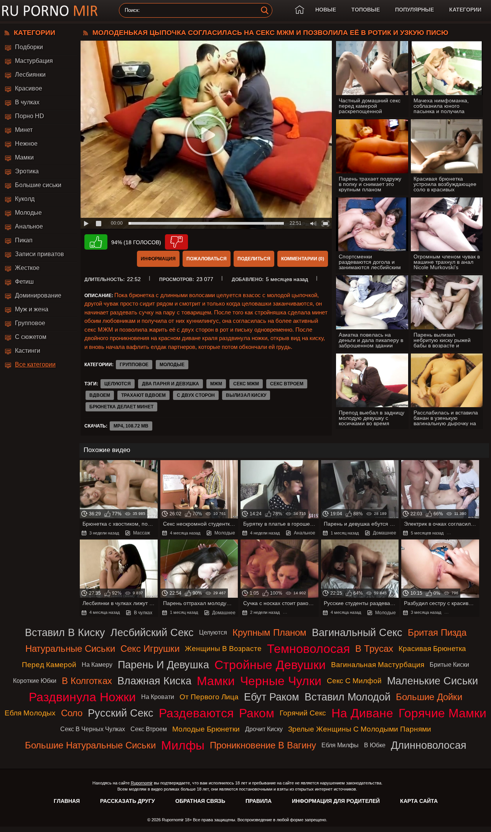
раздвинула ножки (82, 697)
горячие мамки (442, 713)
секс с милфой (354, 681)
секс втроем (286, 383)
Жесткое (27, 268)
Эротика (27, 171)
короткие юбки (34, 680)
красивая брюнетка (432, 649)
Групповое (30, 323)
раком (256, 713)
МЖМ (216, 383)
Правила (259, 801)
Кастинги (27, 350)
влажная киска (154, 681)
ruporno (50, 10)
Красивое (28, 88)
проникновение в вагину (263, 745)
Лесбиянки (30, 74)
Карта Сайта (419, 801)
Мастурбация (34, 61)
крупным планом (269, 632)
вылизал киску (246, 395)
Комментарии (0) (302, 258)
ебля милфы (340, 745)
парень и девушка (163, 665)
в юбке (375, 745)
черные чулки (280, 681)
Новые (325, 10)
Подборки (29, 47)
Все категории (35, 364)
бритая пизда (437, 632)
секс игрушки (150, 648)
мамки (216, 681)
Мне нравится (95, 242)
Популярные (414, 10)
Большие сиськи (38, 185)
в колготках (87, 681)
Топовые (365, 10)
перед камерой (49, 665)
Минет (24, 130)
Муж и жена (31, 309)
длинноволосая (428, 745)
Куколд (25, 199)
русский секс (120, 713)
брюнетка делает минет (121, 406)
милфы (182, 745)
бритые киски (449, 664)
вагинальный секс (357, 632)
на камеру (97, 664)
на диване (362, 713)
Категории (465, 10)
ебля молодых (30, 713)
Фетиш (24, 281)
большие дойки (429, 697)
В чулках (27, 102)
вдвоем (99, 395)
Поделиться (253, 258)
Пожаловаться (206, 258)
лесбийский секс (152, 632)
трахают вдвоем (143, 395)
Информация (158, 258)
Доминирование (38, 295)
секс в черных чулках (92, 729)
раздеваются (196, 713)
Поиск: (132, 10)
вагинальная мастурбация (377, 665)
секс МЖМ (246, 383)
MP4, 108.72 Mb (131, 426)
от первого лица (209, 697)
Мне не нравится (176, 242)
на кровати (157, 697)
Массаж (141, 533)
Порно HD (29, 116)
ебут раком (271, 697)
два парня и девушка (170, 383)
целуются (117, 383)
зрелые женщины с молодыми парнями (359, 729)
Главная (67, 801)
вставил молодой (347, 697)
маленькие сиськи (432, 681)
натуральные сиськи (70, 648)
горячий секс (303, 713)
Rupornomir (142, 783)
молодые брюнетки (206, 729)
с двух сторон (196, 395)
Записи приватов (39, 254)
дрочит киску (264, 729)
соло (71, 713)
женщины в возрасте (223, 649)
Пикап (24, 240)
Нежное (26, 143)
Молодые (28, 212)
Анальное (29, 226)
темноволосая (308, 649)
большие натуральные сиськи (90, 745)
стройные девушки (270, 665)
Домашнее (384, 533)
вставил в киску (65, 632)
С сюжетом (30, 337)
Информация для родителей (336, 801)
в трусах (374, 648)
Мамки (24, 157)
